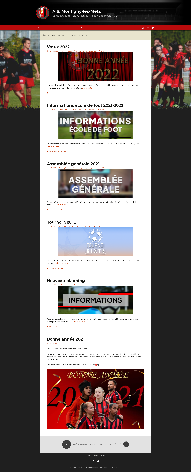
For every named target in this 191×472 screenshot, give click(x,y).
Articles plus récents (114, 444)
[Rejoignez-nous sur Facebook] (148, 28)
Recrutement (82, 28)
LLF (93, 455)
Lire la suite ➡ (88, 88)
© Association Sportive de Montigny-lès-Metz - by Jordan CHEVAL (95, 467)
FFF (98, 455)
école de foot (78, 109)
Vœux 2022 (58, 46)
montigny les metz (90, 51)
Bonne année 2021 (66, 339)
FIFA (103, 455)
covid (76, 285)
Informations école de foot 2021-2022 (85, 105)
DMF (88, 455)
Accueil (40, 28)
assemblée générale (80, 168)
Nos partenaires (97, 28)
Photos (69, 28)
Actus (50, 28)
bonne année (79, 51)
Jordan (103, 51)
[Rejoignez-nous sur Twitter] (152, 28)
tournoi (89, 226)
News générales (67, 51)
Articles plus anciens (79, 444)
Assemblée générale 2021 (73, 163)
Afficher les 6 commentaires (57, 151)
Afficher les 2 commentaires (57, 326)
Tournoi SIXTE (61, 222)
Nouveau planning (66, 280)
